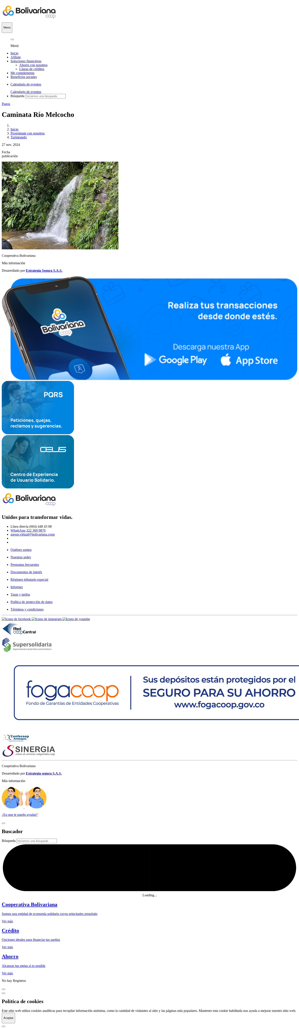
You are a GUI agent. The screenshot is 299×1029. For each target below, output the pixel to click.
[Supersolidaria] (27, 651)
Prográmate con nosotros (28, 133)
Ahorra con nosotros (33, 65)
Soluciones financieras (26, 61)
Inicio (14, 53)
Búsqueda (17, 96)
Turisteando (19, 137)
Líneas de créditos (31, 69)
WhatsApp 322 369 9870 (28, 530)
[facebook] (17, 619)
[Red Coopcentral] (19, 635)
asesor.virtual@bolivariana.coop (33, 534)
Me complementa (22, 73)
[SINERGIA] (29, 756)
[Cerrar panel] (12, 39)
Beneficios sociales (24, 77)
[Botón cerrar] (3, 993)
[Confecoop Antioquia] (16, 742)
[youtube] (76, 619)
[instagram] (47, 619)
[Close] (3, 823)
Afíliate (16, 57)
